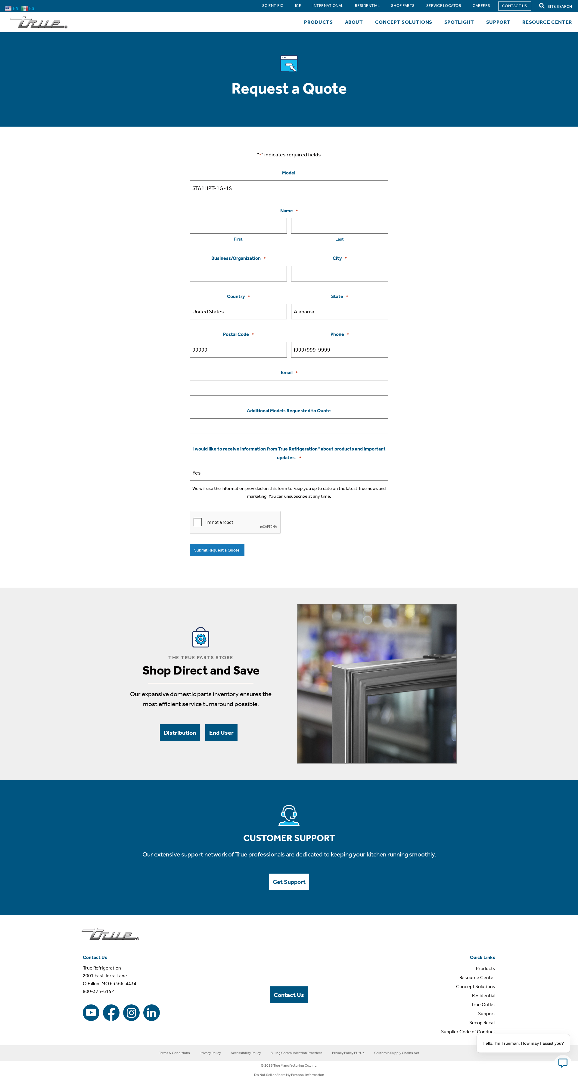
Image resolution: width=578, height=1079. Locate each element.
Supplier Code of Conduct (468, 1031)
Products (318, 22)
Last (339, 239)
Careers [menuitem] (481, 5)
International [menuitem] (327, 5)
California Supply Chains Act (396, 1053)
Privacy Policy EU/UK (348, 1053)
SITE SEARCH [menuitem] (559, 6)
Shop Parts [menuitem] (403, 5)
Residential (483, 995)
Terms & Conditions (174, 1053)
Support (498, 22)
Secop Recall (482, 1022)
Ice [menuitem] (298, 5)
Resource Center (547, 22)
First (238, 239)
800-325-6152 (98, 991)
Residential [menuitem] (367, 5)
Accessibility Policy (246, 1053)
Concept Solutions (403, 22)
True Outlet (483, 1004)
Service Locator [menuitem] (443, 5)
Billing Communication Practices (296, 1053)
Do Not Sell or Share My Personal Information (289, 1075)
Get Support (289, 881)
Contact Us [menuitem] (514, 6)
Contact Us (289, 994)
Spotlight (459, 22)
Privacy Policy (210, 1053)
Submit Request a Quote (217, 550)
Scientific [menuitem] (273, 5)
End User (221, 732)
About (354, 22)
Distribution (180, 732)
